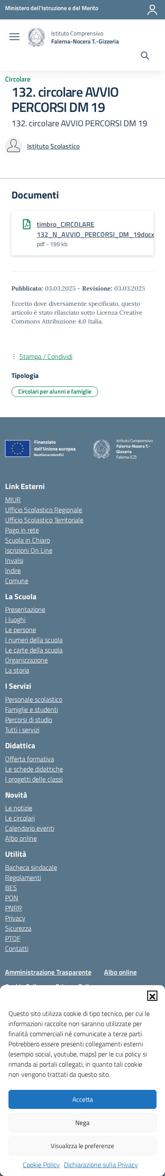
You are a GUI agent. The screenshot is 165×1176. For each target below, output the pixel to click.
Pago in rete (22, 530)
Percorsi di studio (28, 719)
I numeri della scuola (34, 640)
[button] (152, 995)
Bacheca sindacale (31, 867)
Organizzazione (26, 660)
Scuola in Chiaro (27, 540)
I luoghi (15, 619)
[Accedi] (152, 9)
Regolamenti (23, 877)
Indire (13, 570)
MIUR (13, 499)
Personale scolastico (33, 699)
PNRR (13, 908)
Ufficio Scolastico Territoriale (44, 520)
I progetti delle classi (34, 779)
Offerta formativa (29, 759)
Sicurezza (18, 928)
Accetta (82, 1099)
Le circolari (20, 818)
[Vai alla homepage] (36, 37)
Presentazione (25, 609)
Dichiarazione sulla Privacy (101, 1165)
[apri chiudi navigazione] (14, 38)
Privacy (15, 918)
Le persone (20, 630)
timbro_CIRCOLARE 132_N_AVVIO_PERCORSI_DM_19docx (95, 229)
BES (11, 888)
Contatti (16, 948)
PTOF (12, 938)
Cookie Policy (41, 1165)
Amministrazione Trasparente (48, 972)
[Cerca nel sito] (144, 56)
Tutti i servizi (22, 730)
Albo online (21, 838)
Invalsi (14, 560)
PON (11, 898)
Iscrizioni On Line (28, 550)
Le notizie (18, 808)
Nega (82, 1122)
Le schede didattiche (34, 769)
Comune (16, 581)
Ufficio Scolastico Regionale (43, 510)
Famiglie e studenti (31, 709)
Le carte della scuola (34, 650)
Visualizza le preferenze (82, 1146)
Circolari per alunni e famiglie (54, 391)
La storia (17, 670)
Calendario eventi (29, 828)
